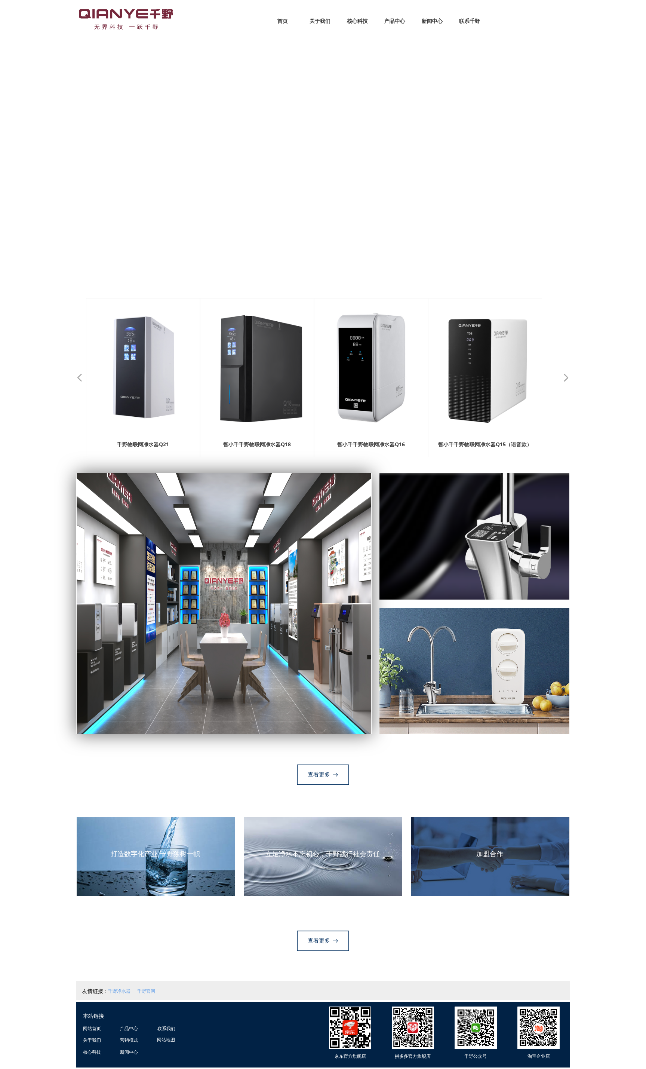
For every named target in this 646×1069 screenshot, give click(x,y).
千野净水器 (119, 991)
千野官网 (146, 991)
